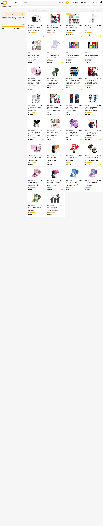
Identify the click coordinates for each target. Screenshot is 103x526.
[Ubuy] (4, 2)
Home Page (5, 6)
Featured (98, 10)
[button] (76, 3)
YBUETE (42, 25)
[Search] (67, 2)
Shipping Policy (19, 18)
